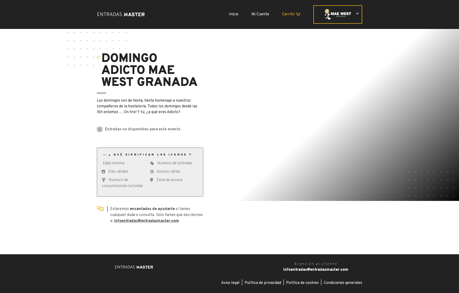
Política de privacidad (263, 283)
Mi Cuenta (260, 14)
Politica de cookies (302, 283)
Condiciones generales (343, 283)
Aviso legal (230, 283)
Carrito (288, 14)
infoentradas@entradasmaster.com (146, 221)
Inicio (233, 14)
